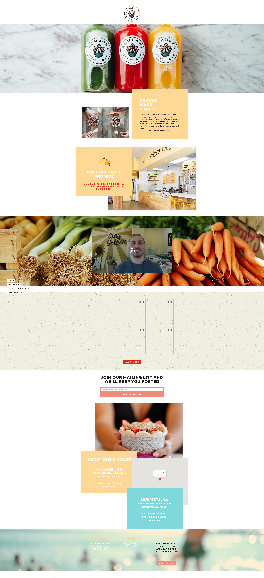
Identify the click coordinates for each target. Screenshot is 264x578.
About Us (13, 284)
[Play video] (132, 250)
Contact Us (15, 293)
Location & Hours (19, 289)
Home (11, 280)
